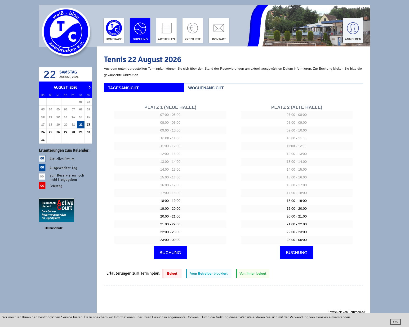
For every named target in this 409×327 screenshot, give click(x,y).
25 (50, 132)
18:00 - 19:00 (170, 201)
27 (65, 132)
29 (80, 132)
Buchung (140, 39)
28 (73, 132)
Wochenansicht (206, 88)
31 (42, 140)
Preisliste (193, 39)
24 (42, 132)
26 (58, 132)
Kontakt (219, 39)
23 (88, 125)
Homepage (114, 39)
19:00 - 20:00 (170, 208)
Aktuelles (166, 39)
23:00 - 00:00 (170, 240)
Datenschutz (54, 228)
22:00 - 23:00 (170, 232)
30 (88, 132)
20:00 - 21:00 (170, 216)
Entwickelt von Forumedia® (346, 312)
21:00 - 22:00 (170, 224)
